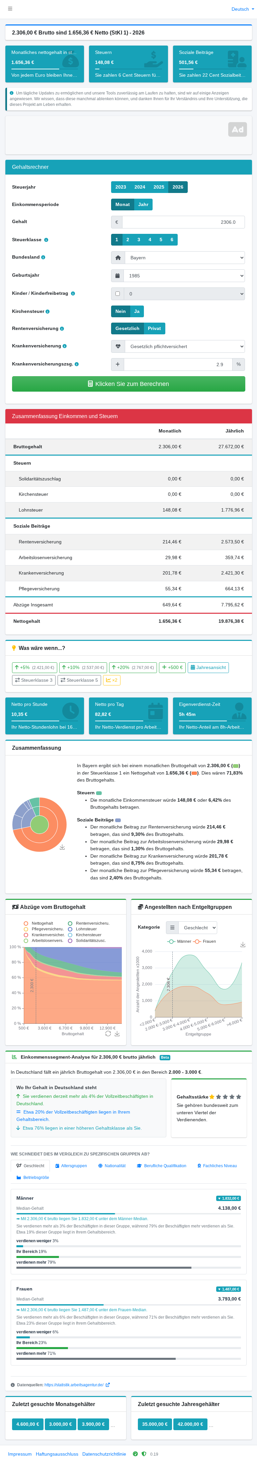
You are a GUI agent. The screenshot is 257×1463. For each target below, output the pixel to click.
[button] (10, 9)
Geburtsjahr (25, 275)
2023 (120, 187)
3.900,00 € (93, 1424)
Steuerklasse (27, 239)
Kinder (19, 293)
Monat (122, 204)
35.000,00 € (155, 1424)
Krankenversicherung (36, 345)
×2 (114, 680)
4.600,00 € (27, 1424)
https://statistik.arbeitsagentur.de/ (74, 1385)
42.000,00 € (190, 1424)
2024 (140, 187)
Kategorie (149, 927)
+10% (85, 667)
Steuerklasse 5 (82, 680)
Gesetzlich (127, 328)
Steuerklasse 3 (37, 680)
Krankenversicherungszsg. (42, 364)
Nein (120, 311)
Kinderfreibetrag (50, 293)
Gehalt (19, 221)
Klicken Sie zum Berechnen (132, 383)
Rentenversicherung (35, 328)
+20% (135, 667)
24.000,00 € (226, 1424)
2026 (178, 187)
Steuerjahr (23, 187)
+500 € (175, 667)
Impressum (20, 1454)
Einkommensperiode (35, 204)
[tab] (30, 1166)
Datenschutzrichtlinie (104, 1454)
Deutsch (241, 9)
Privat (154, 328)
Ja (137, 311)
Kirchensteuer (28, 311)
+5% (37, 667)
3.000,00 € (60, 1424)
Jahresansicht (211, 667)
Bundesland (26, 257)
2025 (159, 187)
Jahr (143, 204)
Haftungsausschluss (57, 1454)
